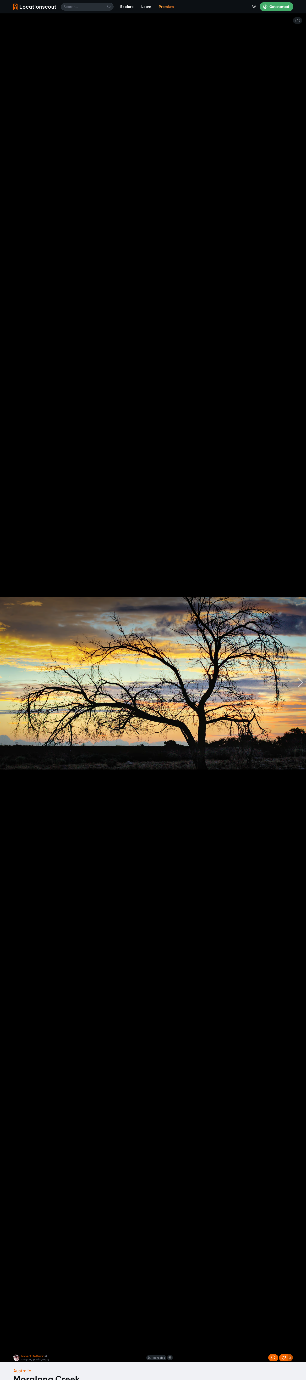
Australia (22, 1371)
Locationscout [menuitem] (34, 6)
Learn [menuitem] (146, 7)
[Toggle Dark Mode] (254, 6)
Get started (279, 7)
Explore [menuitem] (127, 7)
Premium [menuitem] (166, 7)
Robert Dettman (32, 1356)
